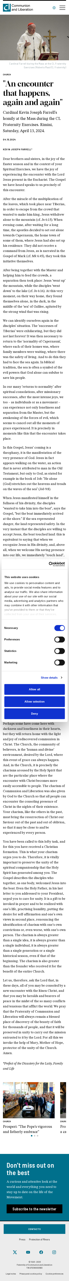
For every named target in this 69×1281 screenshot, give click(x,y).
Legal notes (11, 1273)
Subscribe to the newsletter (34, 1209)
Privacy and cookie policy (31, 1273)
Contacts (34, 1229)
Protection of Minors (39, 1239)
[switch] (59, 639)
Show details (49, 677)
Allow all (34, 689)
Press (22, 1239)
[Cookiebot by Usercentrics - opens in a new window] (49, 564)
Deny (34, 713)
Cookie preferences (54, 1273)
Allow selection (34, 701)
